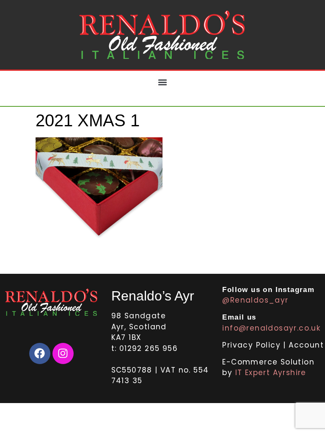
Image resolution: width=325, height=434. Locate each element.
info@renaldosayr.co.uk (271, 328)
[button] (163, 82)
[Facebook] (39, 353)
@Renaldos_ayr (255, 300)
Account (306, 345)
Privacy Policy (252, 345)
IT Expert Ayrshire (270, 372)
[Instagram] (63, 353)
